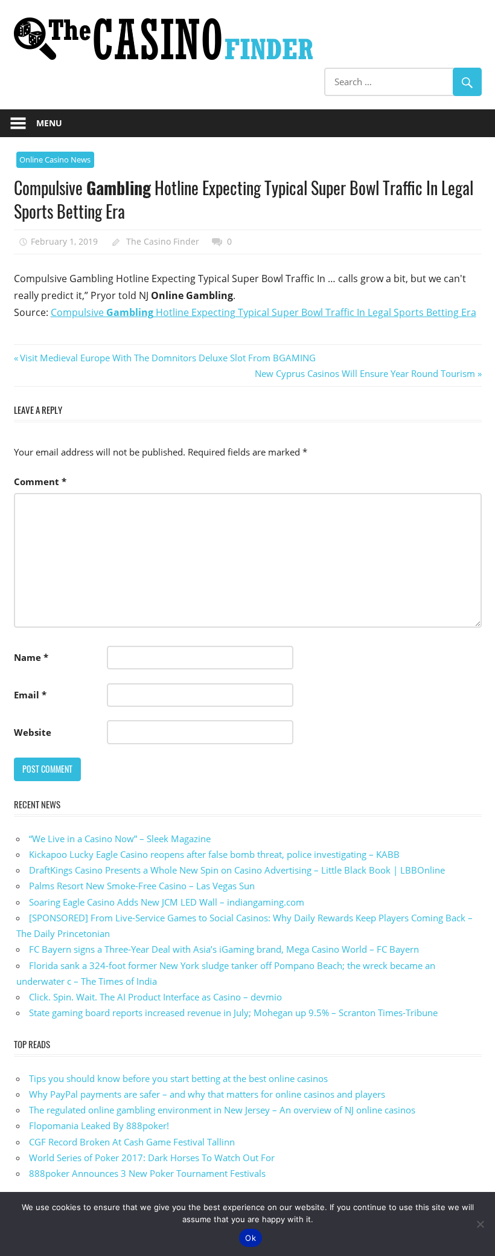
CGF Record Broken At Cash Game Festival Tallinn (132, 1142)
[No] (480, 1224)
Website (32, 732)
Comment (40, 481)
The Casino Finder (162, 241)
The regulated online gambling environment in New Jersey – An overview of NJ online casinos (222, 1110)
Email (30, 695)
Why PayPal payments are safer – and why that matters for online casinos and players (207, 1094)
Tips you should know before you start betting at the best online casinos (178, 1078)
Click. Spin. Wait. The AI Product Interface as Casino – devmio (155, 997)
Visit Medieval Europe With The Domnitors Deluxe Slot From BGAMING (167, 358)
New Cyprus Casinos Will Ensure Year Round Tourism (365, 373)
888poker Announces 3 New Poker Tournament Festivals (147, 1173)
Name (31, 657)
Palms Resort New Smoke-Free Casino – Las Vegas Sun (142, 886)
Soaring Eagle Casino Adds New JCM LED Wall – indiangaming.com (166, 902)
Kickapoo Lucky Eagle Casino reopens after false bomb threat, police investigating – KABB (214, 854)
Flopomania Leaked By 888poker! (99, 1125)
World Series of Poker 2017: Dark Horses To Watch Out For (152, 1157)
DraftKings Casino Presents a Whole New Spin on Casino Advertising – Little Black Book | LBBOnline (237, 870)
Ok (250, 1238)
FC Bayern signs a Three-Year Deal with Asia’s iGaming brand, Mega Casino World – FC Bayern (224, 949)
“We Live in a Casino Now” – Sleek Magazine (120, 839)
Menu (49, 123)
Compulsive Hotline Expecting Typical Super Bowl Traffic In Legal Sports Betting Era (263, 312)
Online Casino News (55, 159)
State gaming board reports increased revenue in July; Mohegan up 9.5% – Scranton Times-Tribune (233, 1012)
